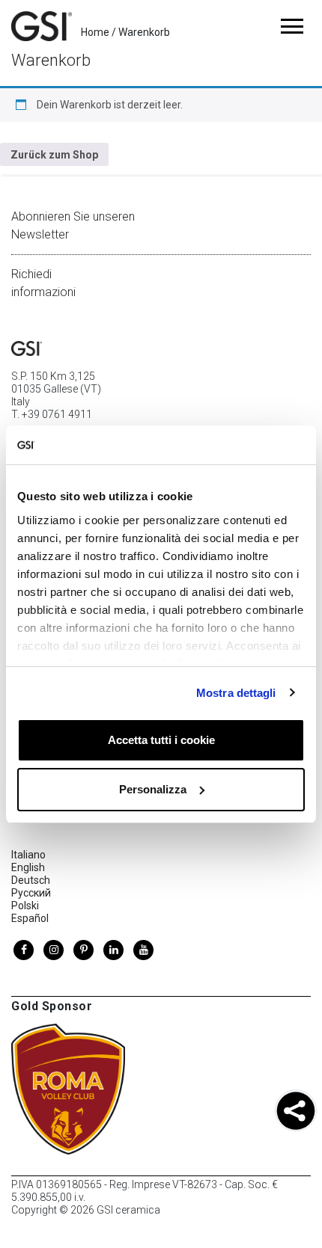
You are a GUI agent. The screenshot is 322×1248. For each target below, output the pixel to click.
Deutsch (30, 880)
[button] (296, 1113)
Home (95, 32)
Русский (31, 893)
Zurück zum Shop (54, 155)
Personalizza (152, 789)
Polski (25, 906)
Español (30, 918)
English (28, 867)
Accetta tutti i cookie (161, 740)
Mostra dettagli (236, 692)
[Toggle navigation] (292, 26)
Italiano (28, 855)
